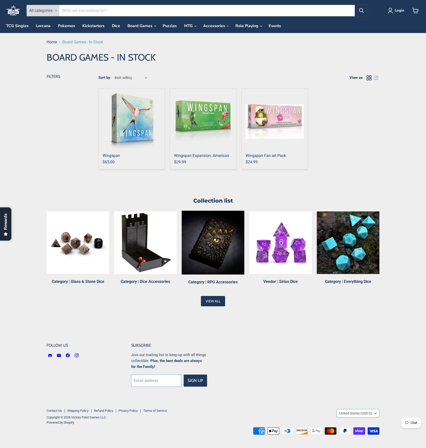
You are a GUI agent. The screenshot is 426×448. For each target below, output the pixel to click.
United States (355, 413)
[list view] (376, 77)
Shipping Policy (78, 411)
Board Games (140, 26)
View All (213, 301)
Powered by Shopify (60, 422)
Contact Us (54, 411)
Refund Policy (103, 411)
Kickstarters (93, 26)
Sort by (104, 78)
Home (52, 42)
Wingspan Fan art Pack (266, 155)
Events (275, 26)
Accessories (214, 26)
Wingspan (111, 155)
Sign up (195, 380)
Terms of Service (155, 411)
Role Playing (247, 26)
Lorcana (43, 26)
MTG (189, 26)
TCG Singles (17, 26)
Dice (116, 26)
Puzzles (170, 26)
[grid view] (369, 77)
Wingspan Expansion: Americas (201, 155)
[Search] (361, 10)
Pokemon (66, 26)
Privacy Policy (128, 411)
